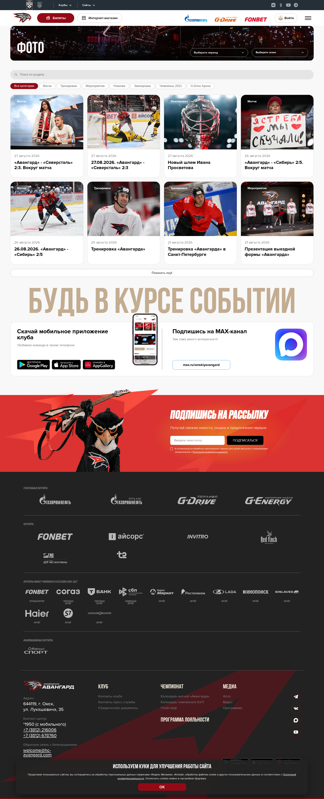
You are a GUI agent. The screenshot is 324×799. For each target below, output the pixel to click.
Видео (227, 702)
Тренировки (68, 86)
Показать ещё (162, 272)
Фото (227, 696)
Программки (232, 708)
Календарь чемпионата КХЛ (182, 702)
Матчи (47, 86)
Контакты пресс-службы (116, 702)
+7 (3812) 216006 (39, 730)
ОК (162, 787)
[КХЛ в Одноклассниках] (281, 5)
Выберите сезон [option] (266, 52)
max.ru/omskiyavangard (201, 365)
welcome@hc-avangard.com (37, 752)
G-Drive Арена (201, 86)
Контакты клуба (110, 696)
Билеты (59, 18)
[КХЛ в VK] (273, 5)
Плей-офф (169, 708)
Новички (119, 86)
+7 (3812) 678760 (40, 735)
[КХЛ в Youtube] (288, 5)
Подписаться (245, 440)
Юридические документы (118, 708)
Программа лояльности (185, 720)
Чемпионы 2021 (171, 86)
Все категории (24, 86)
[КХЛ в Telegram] (296, 5)
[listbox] (280, 52)
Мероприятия (95, 86)
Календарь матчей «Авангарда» (185, 696)
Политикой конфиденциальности (210, 452)
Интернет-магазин (103, 18)
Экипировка (142, 86)
